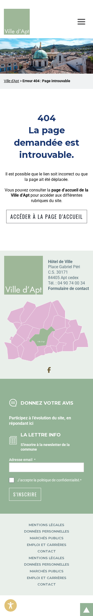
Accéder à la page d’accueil (46, 216)
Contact (46, 551)
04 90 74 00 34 (71, 283)
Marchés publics (47, 538)
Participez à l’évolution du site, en (40, 417)
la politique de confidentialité (56, 480)
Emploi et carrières (46, 545)
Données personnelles (46, 531)
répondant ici (21, 423)
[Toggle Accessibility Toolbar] (10, 605)
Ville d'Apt (11, 81)
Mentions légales (46, 525)
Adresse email (22, 460)
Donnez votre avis (47, 403)
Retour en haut (84, 604)
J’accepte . (49, 480)
